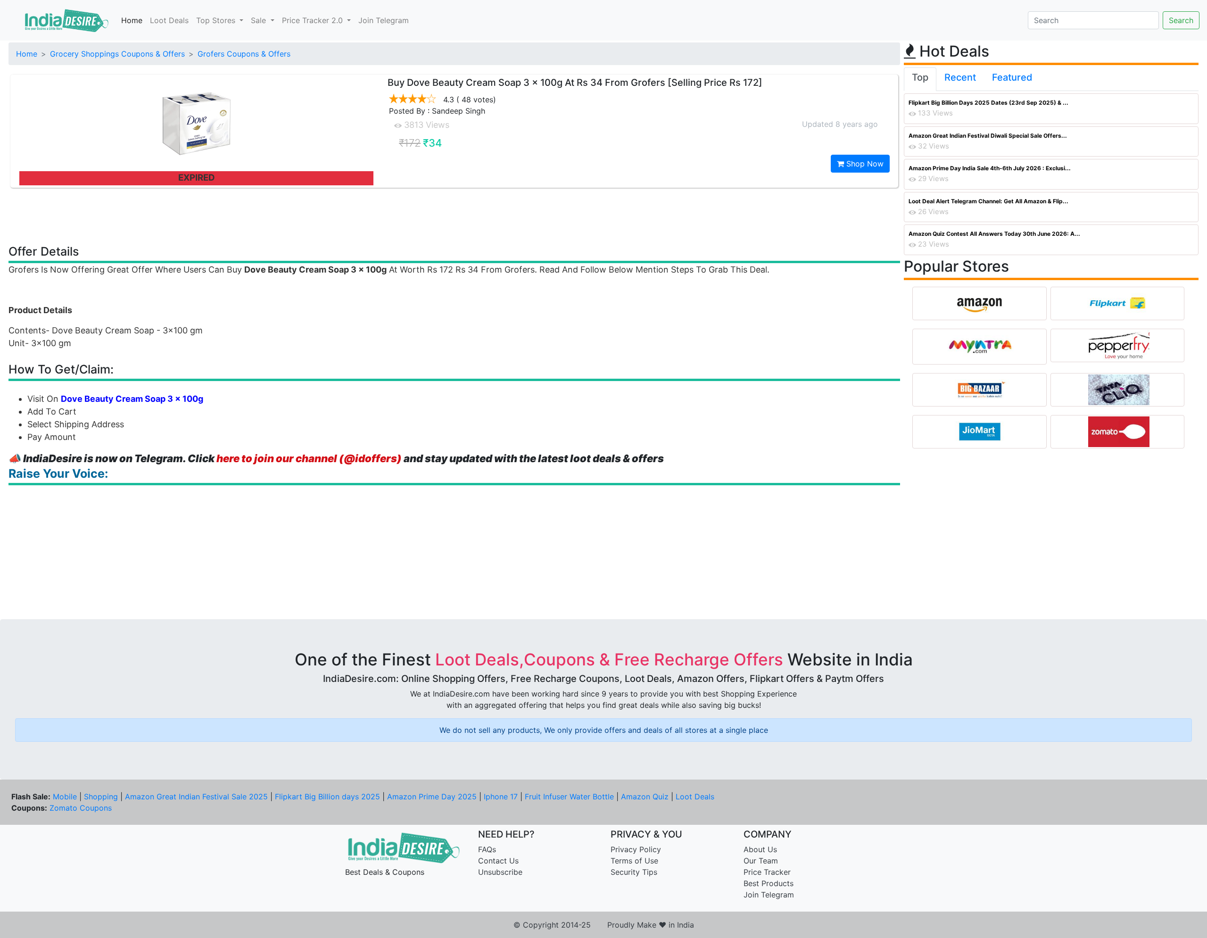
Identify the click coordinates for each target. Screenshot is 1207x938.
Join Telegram (383, 20)
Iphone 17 (501, 796)
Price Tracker (767, 872)
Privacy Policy (636, 849)
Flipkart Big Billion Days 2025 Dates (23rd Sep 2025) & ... (988, 102)
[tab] (920, 79)
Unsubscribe (500, 872)
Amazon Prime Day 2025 (432, 796)
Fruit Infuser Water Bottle (569, 796)
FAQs (487, 849)
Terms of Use (634, 860)
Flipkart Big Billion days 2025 (327, 796)
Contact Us (498, 860)
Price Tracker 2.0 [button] (313, 20)
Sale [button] (259, 20)
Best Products (769, 883)
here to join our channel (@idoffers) (309, 458)
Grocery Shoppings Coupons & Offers (117, 53)
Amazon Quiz (645, 796)
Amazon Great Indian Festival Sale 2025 (196, 796)
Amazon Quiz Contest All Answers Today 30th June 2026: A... (994, 233)
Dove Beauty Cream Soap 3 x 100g (132, 399)
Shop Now (864, 163)
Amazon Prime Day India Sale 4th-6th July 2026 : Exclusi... (990, 168)
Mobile (65, 796)
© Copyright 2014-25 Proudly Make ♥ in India (603, 925)
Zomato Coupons (81, 808)
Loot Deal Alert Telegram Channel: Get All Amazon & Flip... (988, 201)
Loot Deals (169, 20)
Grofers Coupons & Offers (244, 53)
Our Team (761, 860)
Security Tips (634, 872)
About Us (760, 849)
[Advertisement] (454, 215)
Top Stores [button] (217, 20)
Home (131, 20)
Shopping (101, 796)
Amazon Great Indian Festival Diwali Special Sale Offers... (988, 135)
